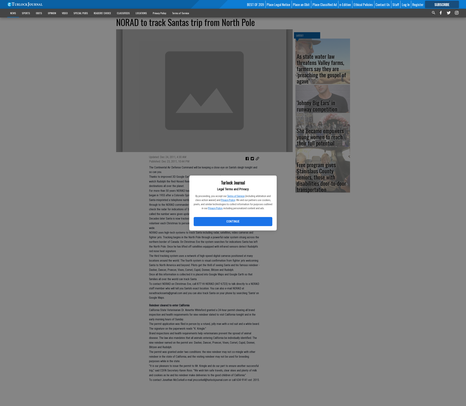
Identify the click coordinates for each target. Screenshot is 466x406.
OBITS (39, 13)
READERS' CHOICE (102, 13)
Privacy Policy (228, 200)
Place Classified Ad (325, 4)
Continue (232, 221)
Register (417, 4)
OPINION (52, 13)
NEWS (13, 13)
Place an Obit (301, 4)
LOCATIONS (141, 13)
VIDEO (65, 13)
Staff (395, 4)
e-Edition (345, 4)
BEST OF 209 (255, 4)
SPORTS (26, 13)
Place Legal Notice (278, 4)
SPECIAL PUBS (81, 13)
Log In (406, 4)
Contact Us (383, 4)
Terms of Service (236, 196)
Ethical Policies (363, 4)
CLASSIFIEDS (123, 13)
